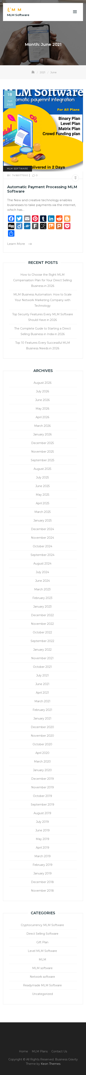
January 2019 (42, 873)
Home (23, 1051)
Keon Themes (50, 1064)
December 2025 (42, 443)
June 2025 (42, 486)
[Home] (33, 72)
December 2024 (42, 529)
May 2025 (42, 494)
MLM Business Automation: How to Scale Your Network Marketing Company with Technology (42, 300)
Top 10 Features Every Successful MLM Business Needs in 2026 (42, 345)
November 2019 (42, 787)
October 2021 (42, 667)
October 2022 (42, 632)
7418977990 (18, 175)
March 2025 (42, 512)
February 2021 (42, 710)
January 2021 (42, 718)
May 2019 (42, 839)
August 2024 (42, 563)
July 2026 (42, 391)
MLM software (17, 168)
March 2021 (42, 701)
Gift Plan (42, 942)
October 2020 (42, 744)
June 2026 (42, 400)
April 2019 (42, 847)
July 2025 (42, 477)
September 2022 (42, 641)
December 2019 (42, 779)
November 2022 (42, 624)
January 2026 (42, 434)
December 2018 (42, 882)
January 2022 (42, 649)
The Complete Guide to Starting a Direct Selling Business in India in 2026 (42, 331)
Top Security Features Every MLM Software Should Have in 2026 (42, 317)
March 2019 (42, 856)
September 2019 (42, 804)
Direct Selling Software (42, 933)
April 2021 (42, 692)
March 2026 (42, 426)
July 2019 (42, 822)
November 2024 (42, 538)
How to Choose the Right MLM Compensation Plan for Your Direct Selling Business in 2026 (42, 280)
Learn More (16, 244)
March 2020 (42, 761)
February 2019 (42, 865)
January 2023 (42, 606)
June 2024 (42, 581)
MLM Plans (40, 1051)
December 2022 (42, 615)
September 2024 (42, 555)
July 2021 (42, 675)
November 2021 (42, 658)
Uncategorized (42, 994)
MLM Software (18, 14)
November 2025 (42, 451)
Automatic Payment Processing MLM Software (42, 189)
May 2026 (42, 408)
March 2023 (42, 589)
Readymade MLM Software (42, 985)
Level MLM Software (42, 951)
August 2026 (42, 383)
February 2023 (42, 598)
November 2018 (42, 890)
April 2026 (42, 417)
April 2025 (42, 503)
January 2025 (42, 520)
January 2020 (42, 770)
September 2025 (42, 460)
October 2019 (42, 796)
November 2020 (42, 735)
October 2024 (42, 546)
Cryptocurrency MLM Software (42, 925)
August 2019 (42, 813)
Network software (42, 977)
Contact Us (59, 1051)
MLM (42, 959)
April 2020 (42, 753)
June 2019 (42, 830)
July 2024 (42, 572)
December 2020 (42, 727)
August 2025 (42, 469)
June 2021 (42, 684)
